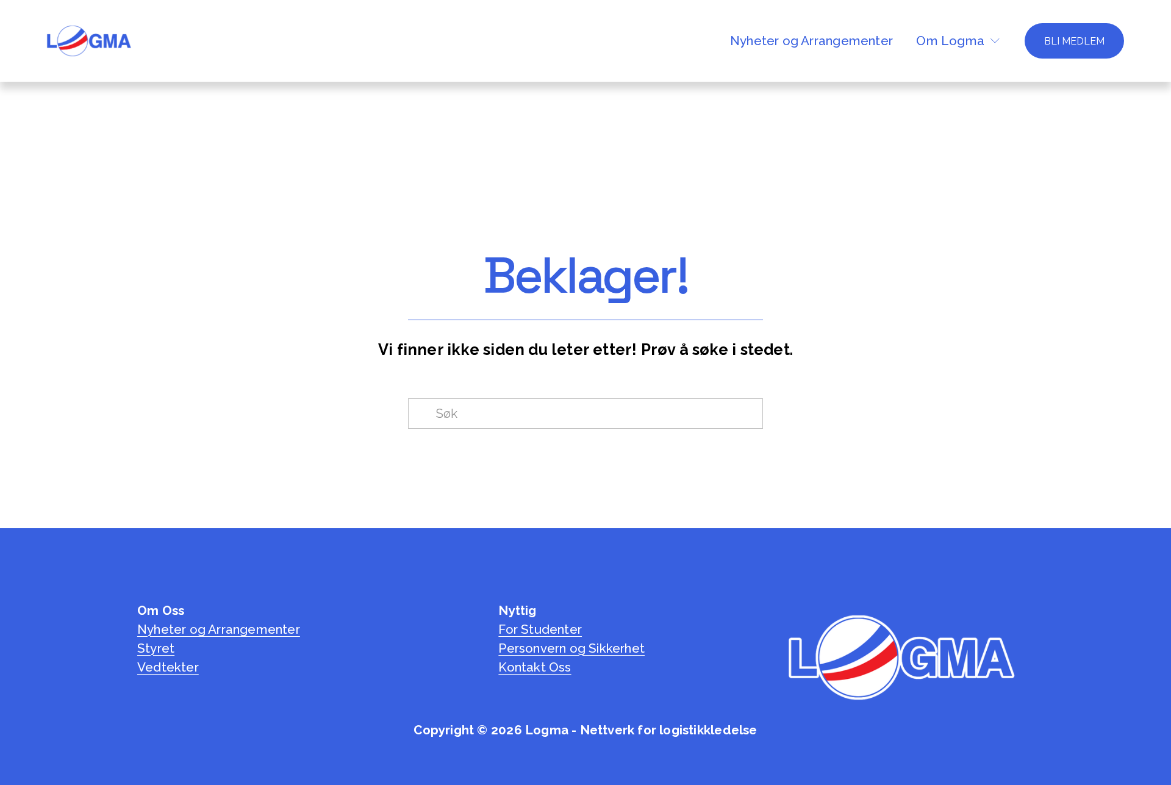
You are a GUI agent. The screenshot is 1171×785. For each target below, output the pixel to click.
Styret (155, 648)
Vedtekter (168, 667)
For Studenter (540, 629)
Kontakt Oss (534, 667)
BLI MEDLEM (1074, 41)
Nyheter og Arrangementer (811, 41)
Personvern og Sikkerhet (571, 648)
